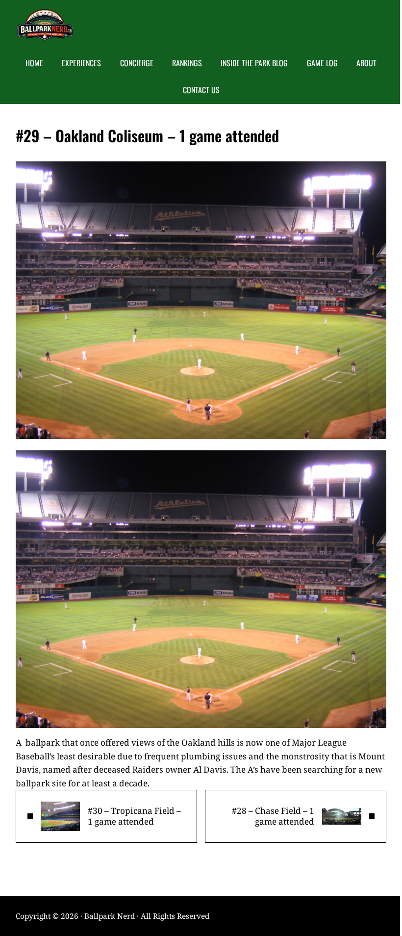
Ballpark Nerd (109, 916)
